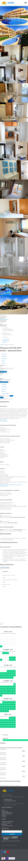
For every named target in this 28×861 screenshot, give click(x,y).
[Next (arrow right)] (1, 624)
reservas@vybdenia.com (10, 801)
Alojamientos (5, 811)
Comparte (3, 321)
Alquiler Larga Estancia (7, 812)
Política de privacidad (7, 825)
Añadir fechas (3, 371)
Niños (1, 378)
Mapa (4, 342)
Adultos (2, 373)
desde (1, 365)
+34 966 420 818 (7, 799)
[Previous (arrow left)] (0, 624)
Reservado (6, 735)
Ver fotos (3, 318)
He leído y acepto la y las (10, 837)
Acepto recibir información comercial (11, 841)
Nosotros (4, 815)
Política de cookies (6, 823)
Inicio (3, 810)
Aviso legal (4, 824)
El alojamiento (6, 339)
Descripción (3, 325)
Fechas (2, 368)
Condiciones (6, 341)
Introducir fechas (4, 382)
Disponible (6, 738)
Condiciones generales (7, 821)
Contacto (4, 816)
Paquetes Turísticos (6, 814)
